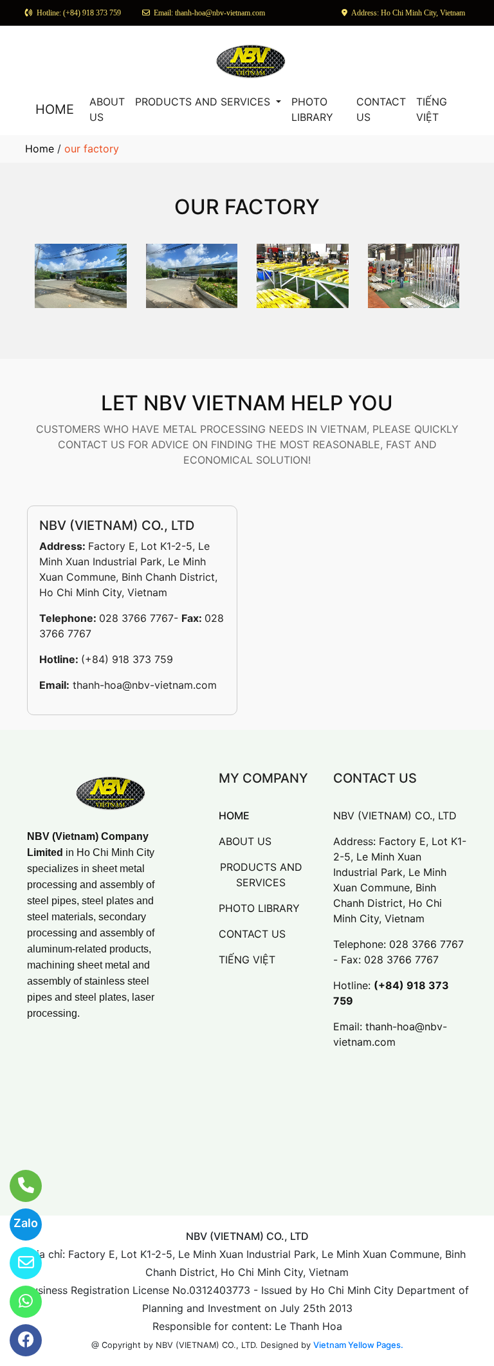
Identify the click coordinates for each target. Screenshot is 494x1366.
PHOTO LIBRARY (312, 109)
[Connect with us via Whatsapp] (17, 1301)
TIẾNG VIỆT (431, 109)
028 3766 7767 (136, 618)
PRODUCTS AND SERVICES (204, 101)
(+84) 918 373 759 (127, 659)
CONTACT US (381, 109)
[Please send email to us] (17, 1263)
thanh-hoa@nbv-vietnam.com (145, 684)
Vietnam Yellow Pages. (358, 1345)
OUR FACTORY (247, 206)
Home (39, 148)
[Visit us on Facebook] (17, 1340)
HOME (54, 109)
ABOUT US (107, 109)
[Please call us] (17, 1186)
